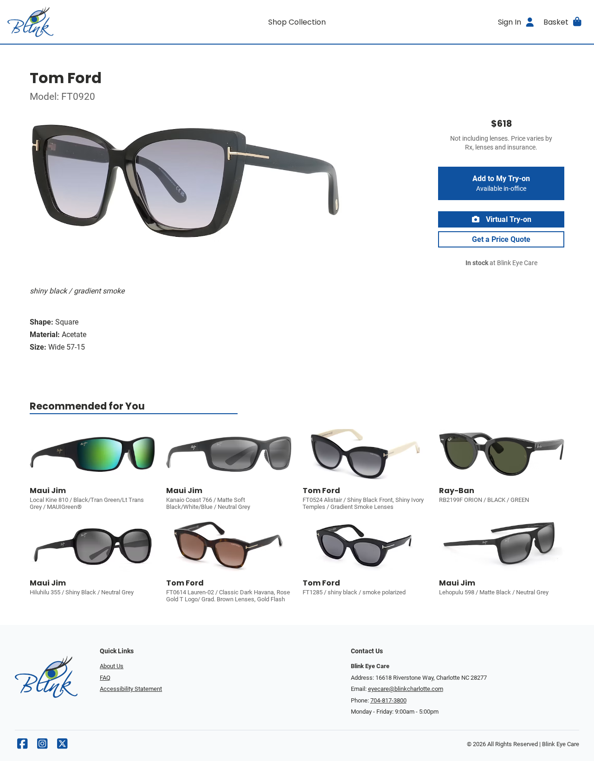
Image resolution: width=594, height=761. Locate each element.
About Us (111, 666)
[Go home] (79, 22)
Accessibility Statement (131, 688)
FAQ (105, 677)
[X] (62, 745)
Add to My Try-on (501, 183)
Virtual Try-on (507, 219)
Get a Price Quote (501, 239)
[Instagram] (42, 745)
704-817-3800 (388, 700)
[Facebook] (22, 745)
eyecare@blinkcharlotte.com (405, 688)
